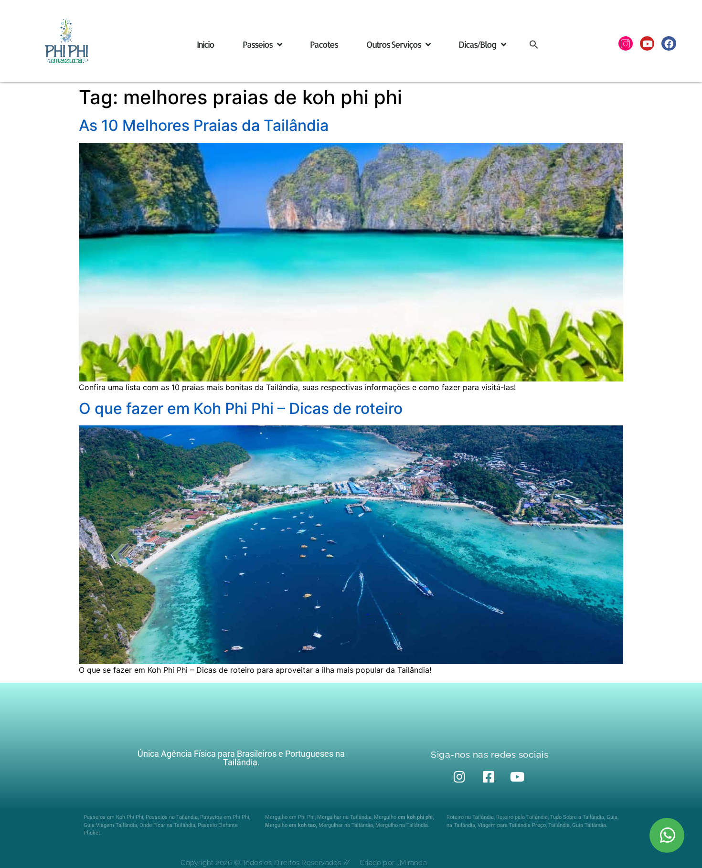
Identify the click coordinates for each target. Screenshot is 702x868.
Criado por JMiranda (393, 862)
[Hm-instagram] (625, 43)
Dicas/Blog (477, 44)
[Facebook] (668, 43)
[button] (534, 44)
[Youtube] (647, 43)
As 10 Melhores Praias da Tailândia (204, 125)
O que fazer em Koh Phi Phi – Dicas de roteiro (241, 408)
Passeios (257, 44)
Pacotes (324, 44)
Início (205, 44)
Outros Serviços (393, 44)
